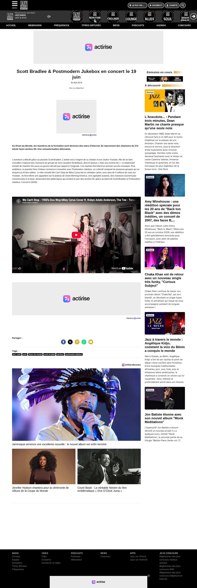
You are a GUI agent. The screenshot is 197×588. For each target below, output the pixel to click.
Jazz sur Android (138, 559)
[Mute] (49, 16)
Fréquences (61, 25)
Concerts (46, 559)
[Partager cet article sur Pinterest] (76, 343)
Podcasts (138, 25)
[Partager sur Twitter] (69, 343)
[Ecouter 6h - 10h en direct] (165, 78)
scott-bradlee (49, 354)
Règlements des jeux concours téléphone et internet (170, 575)
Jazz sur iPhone (138, 556)
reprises (60, 354)
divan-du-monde (35, 354)
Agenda (161, 25)
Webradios (35, 25)
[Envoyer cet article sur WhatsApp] (83, 343)
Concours (184, 25)
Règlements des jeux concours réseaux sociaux (169, 559)
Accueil (11, 25)
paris (25, 354)
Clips (44, 556)
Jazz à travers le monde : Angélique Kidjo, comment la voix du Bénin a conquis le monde (165, 345)
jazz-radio (17, 354)
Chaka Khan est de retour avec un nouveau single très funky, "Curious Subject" (164, 279)
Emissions (17, 562)
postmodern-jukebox (73, 354)
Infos (116, 25)
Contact (16, 556)
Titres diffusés (91, 25)
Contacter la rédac (51, 562)
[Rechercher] (183, 5)
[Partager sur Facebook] (63, 343)
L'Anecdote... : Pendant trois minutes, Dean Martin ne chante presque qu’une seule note (164, 122)
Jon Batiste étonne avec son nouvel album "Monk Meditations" (164, 418)
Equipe (15, 559)
